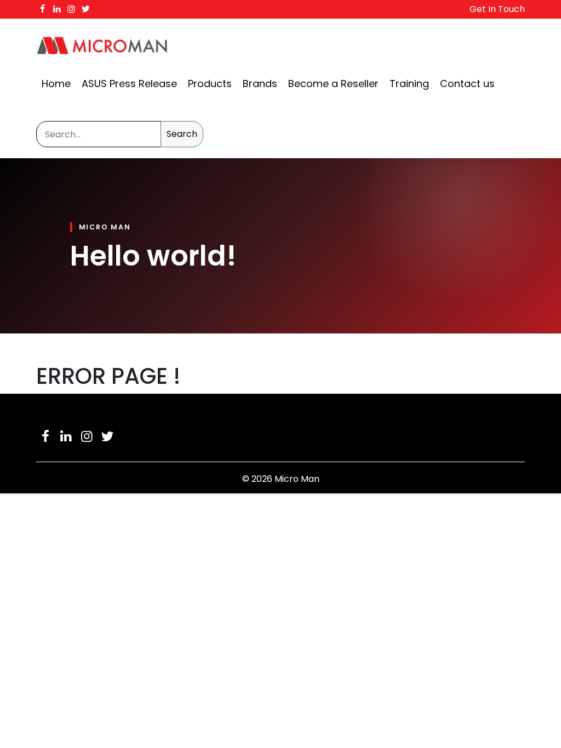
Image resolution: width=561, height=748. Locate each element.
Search (182, 134)
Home (56, 83)
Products (210, 83)
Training (409, 83)
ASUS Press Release (129, 83)
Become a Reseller (333, 83)
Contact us (467, 83)
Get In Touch (497, 9)
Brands (260, 83)
